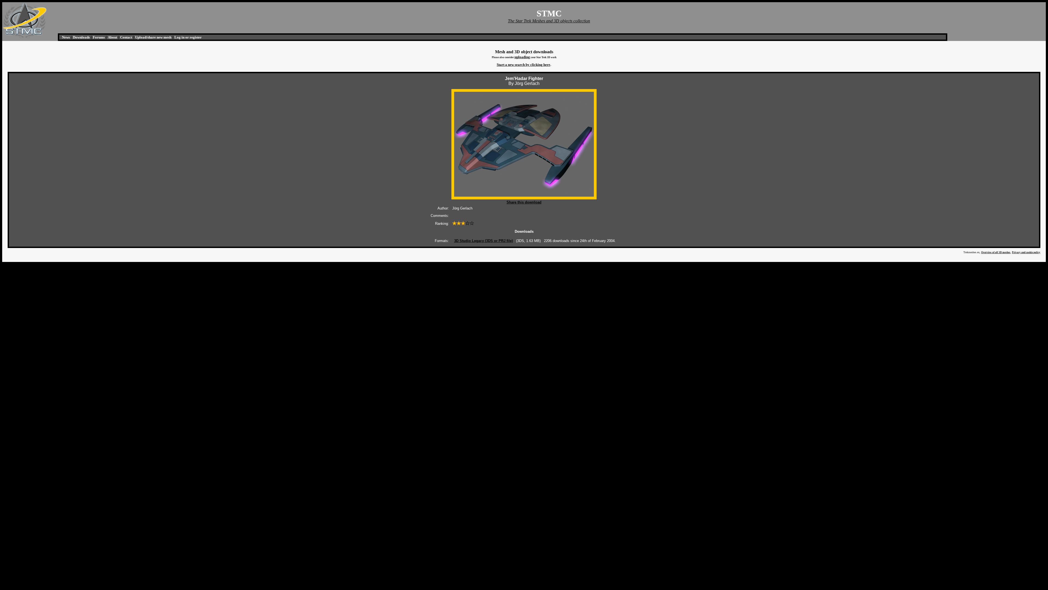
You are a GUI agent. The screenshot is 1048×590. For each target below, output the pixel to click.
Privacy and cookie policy (1026, 252)
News (66, 37)
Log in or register (188, 37)
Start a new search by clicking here (523, 65)
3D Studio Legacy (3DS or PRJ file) (483, 241)
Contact (126, 37)
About (112, 37)
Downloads (81, 37)
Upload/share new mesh (153, 37)
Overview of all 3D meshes (995, 252)
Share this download (524, 202)
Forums (99, 37)
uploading (522, 57)
